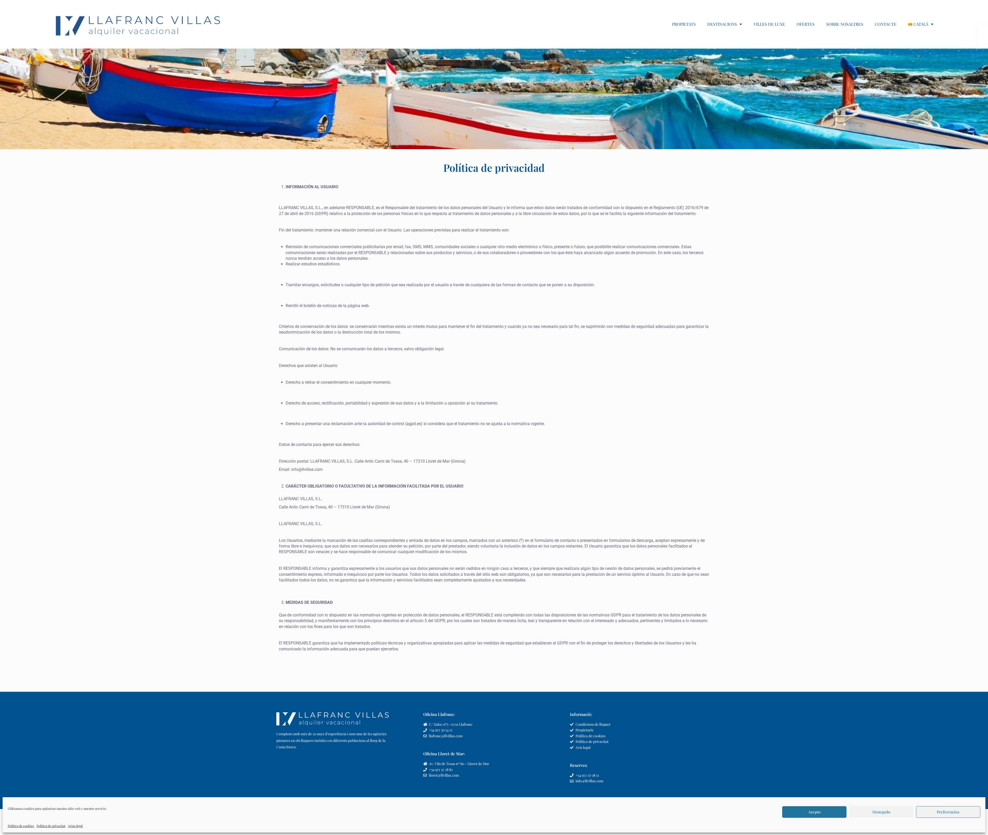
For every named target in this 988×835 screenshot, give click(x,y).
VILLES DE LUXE (769, 24)
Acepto (814, 811)
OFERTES (806, 24)
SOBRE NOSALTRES (844, 24)
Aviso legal (75, 826)
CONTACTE (885, 24)
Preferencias (948, 811)
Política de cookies (21, 826)
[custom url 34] (138, 24)
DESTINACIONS (722, 24)
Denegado (881, 811)
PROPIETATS (684, 24)
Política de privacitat (51, 826)
